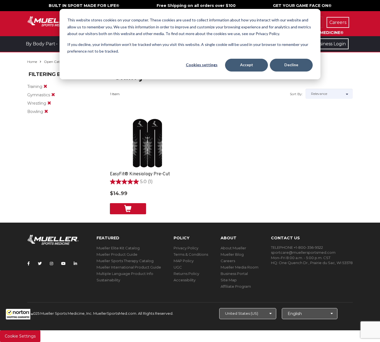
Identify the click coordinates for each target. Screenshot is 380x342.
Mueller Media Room (239, 267)
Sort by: (296, 94)
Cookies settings (202, 64)
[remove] (45, 86)
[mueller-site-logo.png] (53, 21)
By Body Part (40, 43)
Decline (291, 64)
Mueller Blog (232, 254)
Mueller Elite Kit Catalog (118, 248)
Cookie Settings (20, 336)
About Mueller (233, 248)
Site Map (229, 280)
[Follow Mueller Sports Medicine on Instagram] (51, 263)
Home (32, 62)
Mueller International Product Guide (129, 267)
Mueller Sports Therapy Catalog (125, 261)
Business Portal (234, 273)
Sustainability (108, 280)
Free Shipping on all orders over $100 (196, 5)
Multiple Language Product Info (125, 273)
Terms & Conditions (191, 254)
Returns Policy (186, 273)
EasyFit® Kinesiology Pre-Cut (140, 174)
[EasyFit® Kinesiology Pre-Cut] (147, 143)
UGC (178, 267)
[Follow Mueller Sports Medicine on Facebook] (28, 263)
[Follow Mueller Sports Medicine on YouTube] (63, 263)
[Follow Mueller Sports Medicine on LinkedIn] (75, 263)
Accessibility (185, 280)
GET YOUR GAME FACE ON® (302, 5)
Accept (246, 64)
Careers (228, 261)
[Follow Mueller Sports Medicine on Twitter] (40, 263)
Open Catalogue (57, 62)
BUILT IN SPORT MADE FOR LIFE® (84, 5)
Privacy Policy (186, 248)
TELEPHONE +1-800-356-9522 (297, 247)
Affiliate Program (236, 286)
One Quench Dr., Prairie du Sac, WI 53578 (316, 262)
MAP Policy (184, 261)
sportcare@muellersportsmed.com (303, 252)
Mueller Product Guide (117, 254)
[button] (19, 314)
